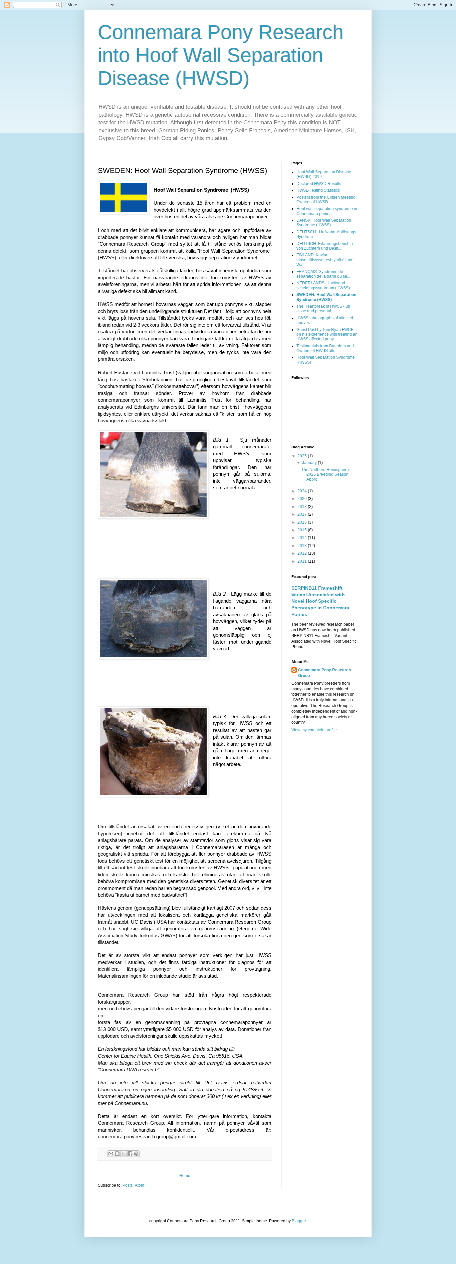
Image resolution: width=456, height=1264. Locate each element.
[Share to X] (123, 1153)
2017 (302, 514)
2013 (302, 545)
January (310, 462)
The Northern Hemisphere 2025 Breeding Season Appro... (325, 474)
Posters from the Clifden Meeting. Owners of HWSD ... (326, 199)
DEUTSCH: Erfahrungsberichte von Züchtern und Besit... (324, 246)
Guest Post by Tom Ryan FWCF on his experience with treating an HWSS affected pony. (327, 334)
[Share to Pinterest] (136, 1153)
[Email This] (110, 1153)
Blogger (299, 1221)
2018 (302, 506)
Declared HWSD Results (318, 183)
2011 (302, 561)
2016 (302, 522)
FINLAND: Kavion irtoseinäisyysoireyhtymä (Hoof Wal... (324, 260)
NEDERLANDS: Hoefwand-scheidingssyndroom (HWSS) (323, 285)
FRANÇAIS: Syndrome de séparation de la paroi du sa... (323, 274)
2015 (302, 530)
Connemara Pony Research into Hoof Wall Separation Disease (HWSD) (221, 55)
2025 (302, 456)
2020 (302, 498)
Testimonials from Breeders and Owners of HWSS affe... (325, 348)
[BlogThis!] (117, 1153)
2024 (302, 491)
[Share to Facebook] (130, 1153)
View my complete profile (314, 730)
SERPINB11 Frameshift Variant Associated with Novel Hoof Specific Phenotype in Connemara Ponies (320, 601)
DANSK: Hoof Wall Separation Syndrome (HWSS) (323, 222)
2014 (302, 537)
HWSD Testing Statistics (318, 190)
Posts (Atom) (134, 1185)
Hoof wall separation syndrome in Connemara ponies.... (326, 211)
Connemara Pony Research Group (324, 673)
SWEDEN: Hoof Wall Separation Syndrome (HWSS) (326, 297)
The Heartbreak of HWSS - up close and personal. (323, 308)
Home (184, 1175)
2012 (302, 553)
